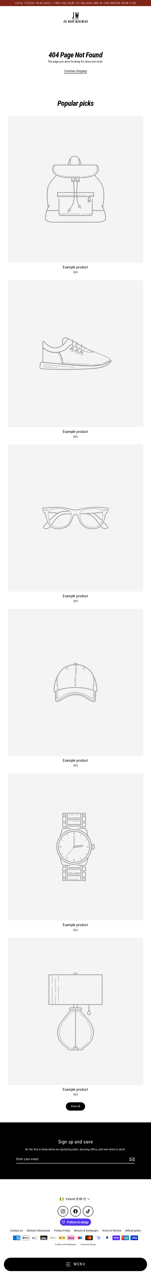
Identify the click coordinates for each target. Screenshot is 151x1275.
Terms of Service (111, 1230)
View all (75, 1106)
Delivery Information (38, 1230)
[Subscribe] (131, 1159)
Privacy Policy (62, 1230)
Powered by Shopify (88, 1244)
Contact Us (16, 1230)
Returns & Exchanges (86, 1230)
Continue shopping (75, 71)
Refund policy (133, 1230)
